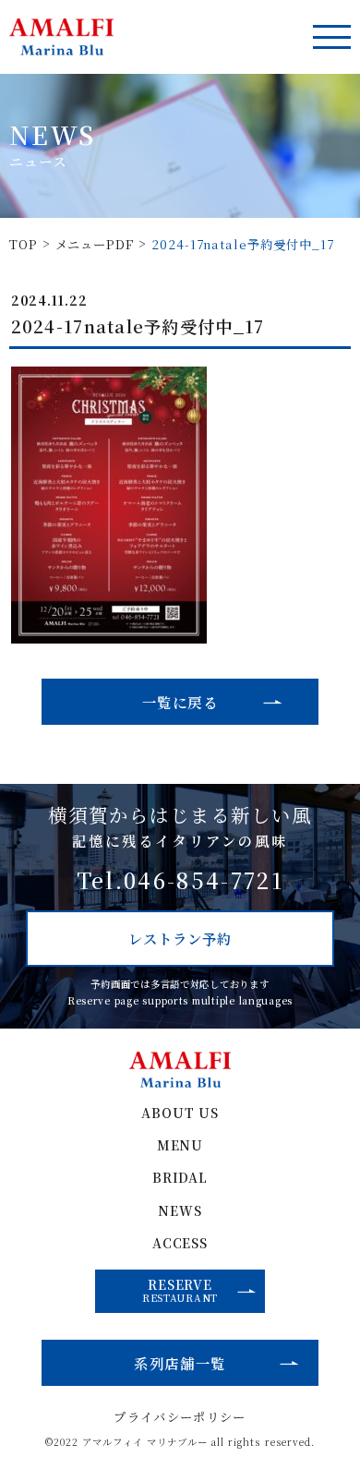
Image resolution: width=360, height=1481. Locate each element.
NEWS (180, 1211)
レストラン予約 (180, 938)
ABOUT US (180, 1113)
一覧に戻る (180, 702)
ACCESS (180, 1243)
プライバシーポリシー (180, 1417)
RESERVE (180, 1290)
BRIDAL (180, 1178)
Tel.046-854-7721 (180, 880)
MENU (180, 1145)
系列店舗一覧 (179, 1363)
